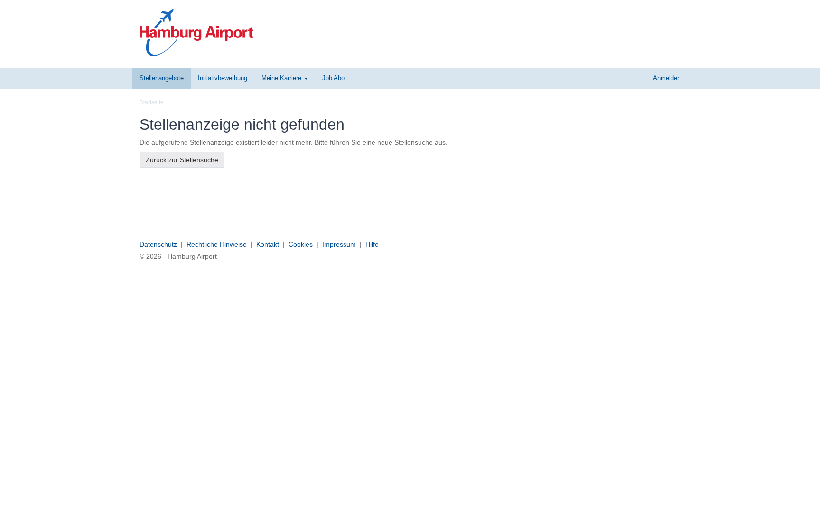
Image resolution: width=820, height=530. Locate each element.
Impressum (339, 244)
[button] (284, 78)
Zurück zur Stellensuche (182, 160)
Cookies (301, 244)
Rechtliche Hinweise (216, 244)
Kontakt (267, 244)
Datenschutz (158, 244)
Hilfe (372, 244)
